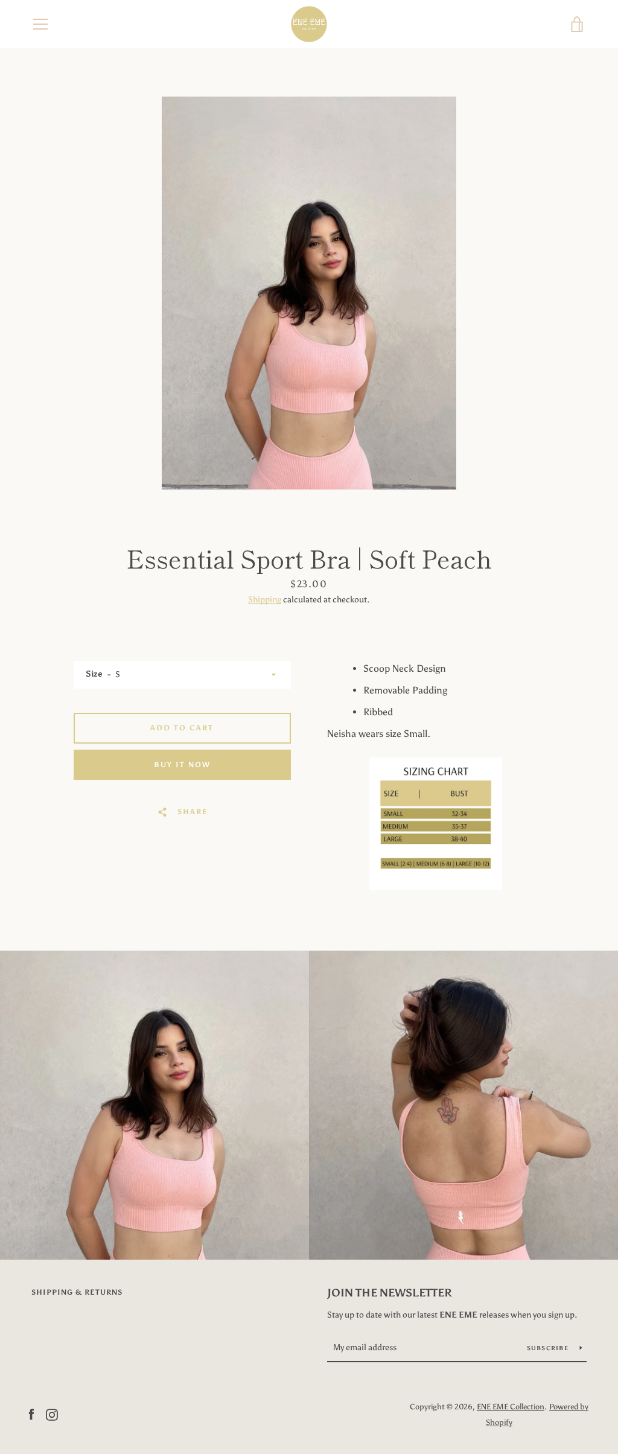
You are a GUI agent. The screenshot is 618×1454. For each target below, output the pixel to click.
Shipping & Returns (77, 1292)
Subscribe (549, 1348)
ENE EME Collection (510, 1406)
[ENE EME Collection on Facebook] (31, 1414)
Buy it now (182, 764)
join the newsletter (389, 1292)
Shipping (264, 600)
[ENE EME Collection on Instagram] (52, 1414)
